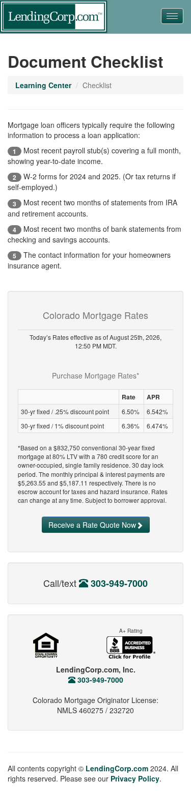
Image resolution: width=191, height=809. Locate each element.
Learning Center (43, 85)
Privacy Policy (135, 778)
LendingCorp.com (117, 768)
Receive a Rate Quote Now (92, 525)
